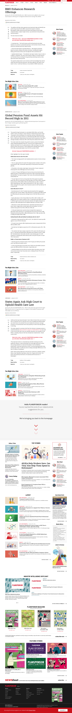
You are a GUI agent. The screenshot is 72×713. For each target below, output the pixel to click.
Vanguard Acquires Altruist (26, 499)
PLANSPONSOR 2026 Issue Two (40, 691)
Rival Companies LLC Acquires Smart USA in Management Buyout (33, 485)
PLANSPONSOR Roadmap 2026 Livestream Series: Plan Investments (59, 507)
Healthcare (21, 360)
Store (27, 698)
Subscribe (38, 694)
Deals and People (21, 270)
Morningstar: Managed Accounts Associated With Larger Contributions (35, 477)
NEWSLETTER (57, 0)
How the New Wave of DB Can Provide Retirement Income (61, 39)
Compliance (59, 136)
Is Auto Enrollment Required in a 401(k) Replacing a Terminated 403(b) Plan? (33, 534)
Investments (25, 70)
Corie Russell (13, 20)
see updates (60, 457)
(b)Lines (17, 691)
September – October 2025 (60, 629)
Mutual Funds (29, 70)
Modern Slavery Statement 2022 (42, 707)
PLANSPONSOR (15, 706)
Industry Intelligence (52, 2)
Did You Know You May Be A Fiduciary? (13, 670)
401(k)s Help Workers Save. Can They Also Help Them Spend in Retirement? (36, 465)
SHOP (52, 0)
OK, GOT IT (62, 710)
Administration (8, 111)
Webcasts (7, 592)
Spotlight (17, 692)
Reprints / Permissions (30, 694)
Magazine (45, 2)
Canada (21, 70)
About (27, 689)
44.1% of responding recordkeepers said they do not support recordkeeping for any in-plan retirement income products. (12, 481)
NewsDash (17, 689)
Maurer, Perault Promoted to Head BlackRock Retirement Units (30, 272)
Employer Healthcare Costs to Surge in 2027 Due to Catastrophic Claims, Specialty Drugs (32, 526)
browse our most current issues (36, 608)
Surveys (31, 2)
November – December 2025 (44, 629)
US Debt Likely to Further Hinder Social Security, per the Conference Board (62, 49)
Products (7, 5)
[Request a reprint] (8, 36)
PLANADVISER (9, 706)
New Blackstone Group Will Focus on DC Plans (30, 288)
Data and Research (60, 42)
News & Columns (8, 689)
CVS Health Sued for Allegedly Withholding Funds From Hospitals (31, 376)
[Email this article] (8, 27)
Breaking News (18, 694)
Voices (26, 2)
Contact (27, 691)
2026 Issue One (28, 628)
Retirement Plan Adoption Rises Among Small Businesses (12, 466)
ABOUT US (49, 0)
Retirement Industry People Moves (61, 53)
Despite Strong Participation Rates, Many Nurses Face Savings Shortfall (31, 384)
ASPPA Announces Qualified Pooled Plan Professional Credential (33, 517)
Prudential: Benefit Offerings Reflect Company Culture (60, 44)
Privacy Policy (28, 695)
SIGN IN (62, 0)
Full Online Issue (12, 630)
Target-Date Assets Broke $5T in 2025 (28, 86)
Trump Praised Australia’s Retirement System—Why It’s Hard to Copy (32, 281)
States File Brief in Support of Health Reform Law (30, 329)
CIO (5, 706)
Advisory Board (28, 692)
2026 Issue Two (12, 628)
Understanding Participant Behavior (16, 594)
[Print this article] (8, 38)
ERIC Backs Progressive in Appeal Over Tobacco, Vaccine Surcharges (34, 508)
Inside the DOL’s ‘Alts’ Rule (53, 654)
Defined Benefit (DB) (23, 256)
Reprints (33, 74)
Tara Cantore (13, 125)
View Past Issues (39, 692)
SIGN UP (65, 0)
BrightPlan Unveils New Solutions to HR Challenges (29, 392)
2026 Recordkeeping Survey (12, 485)
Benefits (58, 37)
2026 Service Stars (30, 669)
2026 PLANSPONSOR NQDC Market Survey (60, 567)
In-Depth (22, 2)
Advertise (27, 696)
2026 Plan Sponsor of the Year (32, 654)
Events (41, 2)
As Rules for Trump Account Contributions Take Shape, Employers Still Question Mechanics (62, 34)
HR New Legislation (27, 360)
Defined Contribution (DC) (31, 256)
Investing (20, 84)
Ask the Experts (22, 532)
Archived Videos (8, 698)
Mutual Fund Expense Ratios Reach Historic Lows (31, 102)
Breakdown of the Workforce (53, 669)
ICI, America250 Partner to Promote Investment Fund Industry (30, 94)
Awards (36, 2)
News (17, 2)
